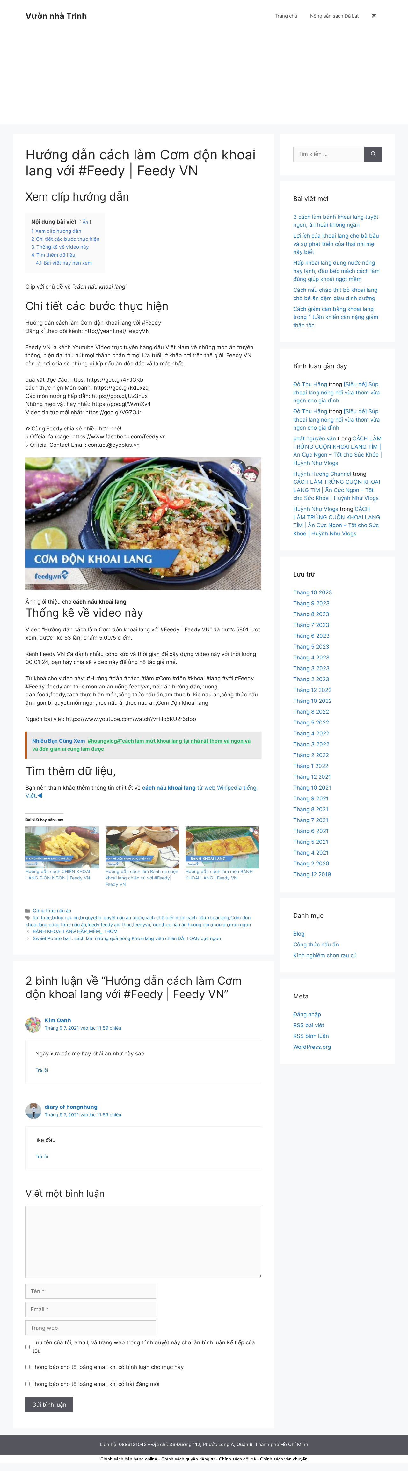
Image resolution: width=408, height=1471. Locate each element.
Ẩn (85, 221)
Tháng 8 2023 (311, 614)
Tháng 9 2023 (311, 603)
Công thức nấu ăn (52, 910)
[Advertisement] (204, 79)
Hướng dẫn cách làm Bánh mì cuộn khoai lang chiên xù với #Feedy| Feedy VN (142, 878)
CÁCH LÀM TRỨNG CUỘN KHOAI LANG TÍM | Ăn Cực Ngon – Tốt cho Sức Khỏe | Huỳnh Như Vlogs (336, 490)
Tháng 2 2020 (311, 863)
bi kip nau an (65, 917)
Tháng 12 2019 (312, 874)
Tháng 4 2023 (311, 657)
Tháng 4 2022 (311, 733)
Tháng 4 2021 (311, 853)
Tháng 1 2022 (310, 766)
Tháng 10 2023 (312, 592)
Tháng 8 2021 (310, 809)
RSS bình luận (311, 1036)
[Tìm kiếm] (373, 154)
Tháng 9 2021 (311, 798)
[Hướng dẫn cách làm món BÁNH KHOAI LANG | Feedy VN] (222, 847)
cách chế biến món (164, 917)
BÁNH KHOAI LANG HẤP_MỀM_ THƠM (75, 931)
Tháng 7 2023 (311, 625)
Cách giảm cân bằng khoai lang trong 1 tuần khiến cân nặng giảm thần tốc (335, 317)
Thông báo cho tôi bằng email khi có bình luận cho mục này (107, 1367)
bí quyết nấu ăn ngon (120, 917)
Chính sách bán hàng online (128, 1458)
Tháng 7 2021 (310, 820)
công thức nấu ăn (67, 924)
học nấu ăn (174, 924)
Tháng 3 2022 (311, 744)
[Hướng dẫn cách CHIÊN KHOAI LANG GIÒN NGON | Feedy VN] (62, 847)
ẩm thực (42, 917)
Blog (298, 933)
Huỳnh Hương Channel (322, 474)
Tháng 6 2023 (311, 636)
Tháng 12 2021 (312, 777)
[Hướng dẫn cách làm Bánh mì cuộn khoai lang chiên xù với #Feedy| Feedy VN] (142, 847)
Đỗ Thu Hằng (310, 384)
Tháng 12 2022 (312, 690)
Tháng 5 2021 (310, 842)
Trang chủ (286, 16)
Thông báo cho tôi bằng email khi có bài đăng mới (95, 1384)
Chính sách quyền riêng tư (188, 1458)
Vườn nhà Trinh (56, 16)
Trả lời (41, 1070)
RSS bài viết (308, 1025)
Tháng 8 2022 (311, 712)
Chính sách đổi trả (237, 1458)
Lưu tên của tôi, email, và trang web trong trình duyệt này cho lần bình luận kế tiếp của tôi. (144, 1346)
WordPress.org (312, 1047)
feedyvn (141, 924)
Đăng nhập (307, 1014)
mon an (220, 924)
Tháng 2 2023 (311, 679)
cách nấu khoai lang (207, 917)
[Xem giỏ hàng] (373, 16)
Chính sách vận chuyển (284, 1458)
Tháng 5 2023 (311, 647)
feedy (93, 924)
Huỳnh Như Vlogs (315, 509)
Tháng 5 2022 (311, 722)
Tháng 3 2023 (311, 668)
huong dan (199, 924)
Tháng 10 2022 (312, 701)
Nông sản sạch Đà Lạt (334, 16)
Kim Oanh (58, 1020)
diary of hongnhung (71, 1107)
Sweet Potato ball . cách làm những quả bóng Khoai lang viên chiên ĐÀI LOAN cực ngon (127, 938)
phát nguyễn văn (314, 438)
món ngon (240, 924)
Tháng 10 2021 (312, 787)
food (156, 924)
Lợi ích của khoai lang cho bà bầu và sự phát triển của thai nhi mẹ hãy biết (336, 243)
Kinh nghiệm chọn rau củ (325, 955)
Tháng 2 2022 (311, 755)
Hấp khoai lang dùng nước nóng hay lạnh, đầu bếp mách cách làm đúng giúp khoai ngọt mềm (336, 271)
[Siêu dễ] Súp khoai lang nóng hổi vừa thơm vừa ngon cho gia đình (336, 392)
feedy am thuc (116, 924)
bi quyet (88, 917)
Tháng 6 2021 (311, 831)
